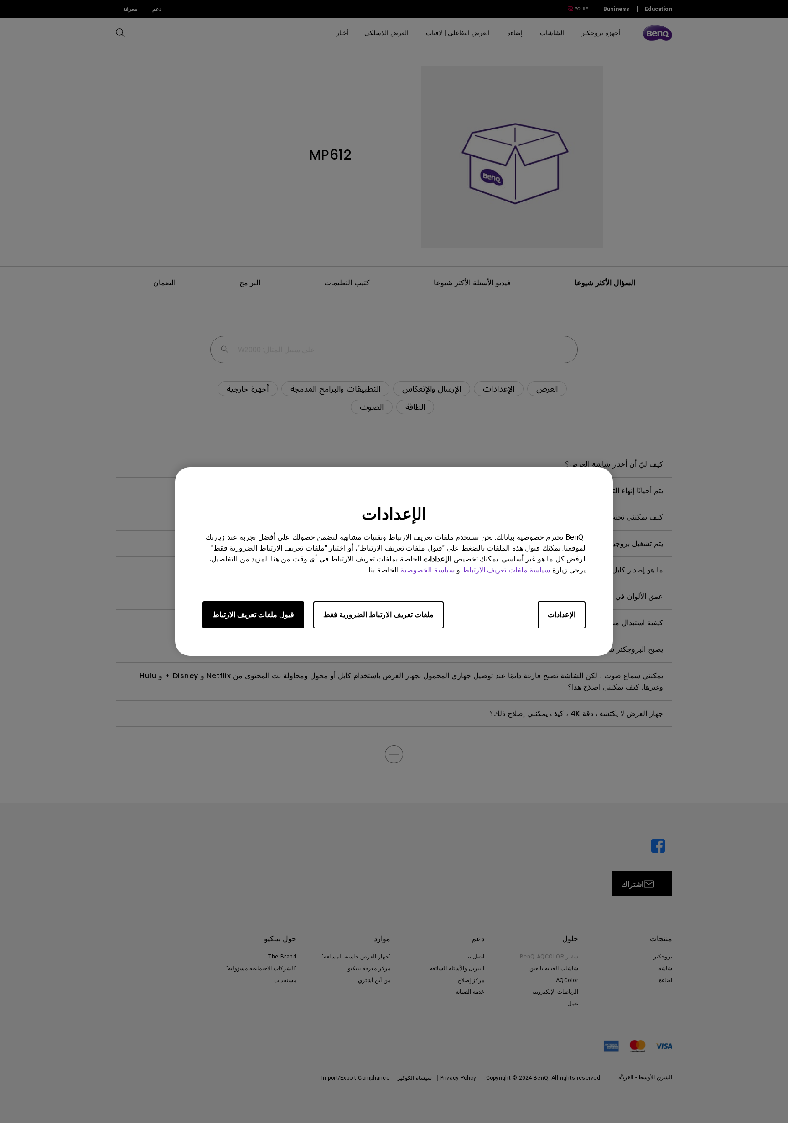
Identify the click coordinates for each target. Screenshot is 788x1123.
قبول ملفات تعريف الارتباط (253, 614)
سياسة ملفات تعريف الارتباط (506, 570)
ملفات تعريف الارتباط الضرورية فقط (378, 614)
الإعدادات (561, 614)
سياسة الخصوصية (427, 570)
